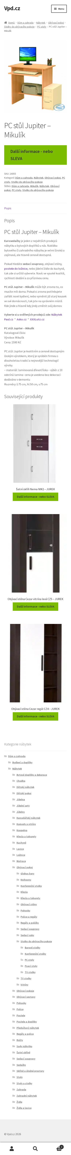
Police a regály (29, 916)
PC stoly (41, 26)
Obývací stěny (29, 904)
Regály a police (25, 1034)
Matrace (21, 861)
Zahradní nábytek (27, 1095)
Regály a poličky (30, 922)
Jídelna (21, 799)
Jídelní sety (23, 805)
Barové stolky (32, 947)
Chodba (21, 780)
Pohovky (25, 910)
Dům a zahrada (25, 22)
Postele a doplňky (27, 1021)
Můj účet (12, 1149)
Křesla (24, 892)
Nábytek (40, 22)
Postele (21, 1015)
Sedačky (21, 1065)
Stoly (20, 1077)
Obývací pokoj (56, 22)
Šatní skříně (23, 1052)
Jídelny (21, 811)
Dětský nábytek (25, 787)
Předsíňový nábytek (28, 1027)
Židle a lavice (24, 1108)
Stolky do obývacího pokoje (19, 26)
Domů (11, 22)
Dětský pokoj (24, 793)
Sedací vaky (27, 935)
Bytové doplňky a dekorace (32, 774)
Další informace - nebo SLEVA (31, 155)
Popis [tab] (7, 208)
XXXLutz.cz (37, 319)
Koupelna (22, 830)
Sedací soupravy (30, 929)
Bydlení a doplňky (22, 762)
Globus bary (27, 873)
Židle (19, 1102)
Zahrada (21, 1089)
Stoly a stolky (24, 1083)
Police (20, 1009)
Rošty (20, 1040)
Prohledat (35, 1149)
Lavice (20, 849)
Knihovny (26, 879)
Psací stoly (31, 966)
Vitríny (24, 984)
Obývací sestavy (26, 996)
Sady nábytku (24, 1046)
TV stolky (30, 972)
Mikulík (34, 186)
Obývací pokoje (25, 990)
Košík (54, 1145)
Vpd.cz (12, 8)
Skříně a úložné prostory (30, 1071)
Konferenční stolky (31, 886)
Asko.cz (22, 319)
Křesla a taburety (26, 836)
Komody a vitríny (26, 824)
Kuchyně (21, 842)
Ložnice (21, 855)
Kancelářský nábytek (28, 818)
